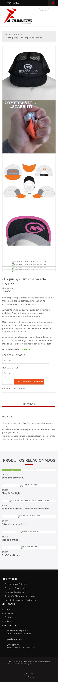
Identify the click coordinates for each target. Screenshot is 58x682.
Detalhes (29, 404)
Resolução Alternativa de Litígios (20, 596)
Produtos (18, 34)
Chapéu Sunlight (11, 493)
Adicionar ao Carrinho (30, 381)
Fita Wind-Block (11, 555)
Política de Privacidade (15, 588)
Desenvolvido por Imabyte (19, 663)
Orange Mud (8, 288)
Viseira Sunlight (10, 539)
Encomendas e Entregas (16, 584)
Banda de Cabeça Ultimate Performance (25, 508)
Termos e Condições (14, 592)
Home (8, 34)
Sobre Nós (10, 613)
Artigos (8, 621)
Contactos (9, 617)
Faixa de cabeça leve (14, 524)
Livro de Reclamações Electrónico (20, 600)
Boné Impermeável (13, 477)
